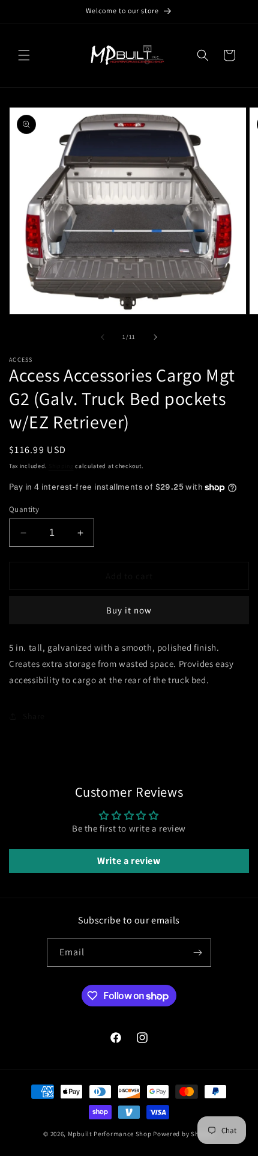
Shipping (61, 466)
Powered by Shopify (184, 1134)
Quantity (24, 509)
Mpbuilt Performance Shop (110, 1134)
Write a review (128, 860)
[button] (24, 55)
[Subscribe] (197, 952)
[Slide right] (155, 337)
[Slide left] (102, 337)
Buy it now (129, 610)
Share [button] (34, 716)
